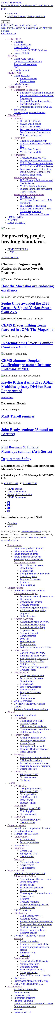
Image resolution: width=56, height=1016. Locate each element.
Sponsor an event (22, 1012)
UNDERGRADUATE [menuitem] (18, 87)
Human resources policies (32, 930)
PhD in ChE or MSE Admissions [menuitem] (36, 160)
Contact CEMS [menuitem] (21, 53)
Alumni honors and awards (33, 737)
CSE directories (27, 822)
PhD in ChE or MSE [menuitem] (30, 121)
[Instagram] (8, 511)
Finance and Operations (31, 887)
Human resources (28, 890)
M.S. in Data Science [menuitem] (30, 123)
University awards (29, 966)
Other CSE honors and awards (35, 975)
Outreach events (22, 995)
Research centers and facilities (34, 944)
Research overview (29, 941)
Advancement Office (30, 819)
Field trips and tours (23, 1000)
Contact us (25, 780)
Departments (26, 599)
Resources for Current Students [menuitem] (29, 194)
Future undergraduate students (28, 548)
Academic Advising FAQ (32, 624)
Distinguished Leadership (32, 746)
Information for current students (29, 590)
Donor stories (26, 800)
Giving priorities (28, 794)
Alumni (11, 712)
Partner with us (21, 836)
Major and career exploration (34, 667)
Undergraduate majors (31, 602)
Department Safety (16, 459)
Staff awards (20, 978)
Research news (21, 845)
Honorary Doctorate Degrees (34, 749)
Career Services (21, 650)
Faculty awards (21, 958)
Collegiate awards (28, 972)
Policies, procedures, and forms (35, 647)
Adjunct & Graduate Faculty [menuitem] (28, 61)
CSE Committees (22, 910)
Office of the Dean (29, 882)
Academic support (29, 633)
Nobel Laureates (28, 751)
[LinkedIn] (8, 505)
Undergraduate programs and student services (34, 906)
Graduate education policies (33, 927)
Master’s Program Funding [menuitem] (33, 186)
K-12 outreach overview (26, 989)
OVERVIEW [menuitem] (14, 39)
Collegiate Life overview (32, 675)
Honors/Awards (21, 734)
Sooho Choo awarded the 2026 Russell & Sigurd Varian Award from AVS (26, 307)
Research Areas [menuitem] (27, 81)
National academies (29, 964)
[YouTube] (8, 508)
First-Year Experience (30, 686)
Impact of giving (28, 802)
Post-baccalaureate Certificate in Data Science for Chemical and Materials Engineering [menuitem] (35, 132)
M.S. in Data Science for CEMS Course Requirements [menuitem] (36, 210)
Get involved (20, 718)
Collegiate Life (21, 672)
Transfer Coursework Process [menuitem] (34, 214)
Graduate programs (29, 604)
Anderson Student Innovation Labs (31, 709)
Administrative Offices (25, 876)
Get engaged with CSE (31, 720)
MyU (10, 526)
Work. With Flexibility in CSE (28, 983)
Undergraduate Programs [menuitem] (26, 89)
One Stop (12, 13)
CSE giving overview (30, 788)
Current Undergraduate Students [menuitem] (29, 112)
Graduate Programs (29, 901)
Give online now (28, 777)
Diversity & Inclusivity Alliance (29, 703)
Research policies (28, 932)
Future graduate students (26, 553)
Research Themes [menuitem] (28, 78)
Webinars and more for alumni (35, 757)
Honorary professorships (32, 969)
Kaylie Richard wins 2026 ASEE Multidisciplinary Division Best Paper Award (27, 386)
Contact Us (19, 817)
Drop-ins (24, 638)
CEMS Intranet (14, 488)
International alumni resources (34, 763)
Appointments (27, 630)
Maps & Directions (16, 491)
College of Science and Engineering (19, 25)
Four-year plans (27, 641)
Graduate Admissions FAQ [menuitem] (33, 157)
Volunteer (18, 1009)
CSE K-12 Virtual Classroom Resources (33, 1003)
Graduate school (28, 669)
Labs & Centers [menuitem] (21, 84)
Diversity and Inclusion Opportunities (31, 566)
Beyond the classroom (24, 562)
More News (7, 397)
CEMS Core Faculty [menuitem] (24, 58)
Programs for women (30, 579)
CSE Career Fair (28, 664)
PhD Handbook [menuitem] (27, 197)
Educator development (25, 1006)
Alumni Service (27, 743)
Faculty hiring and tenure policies (36, 921)
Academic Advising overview (34, 621)
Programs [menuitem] (18, 118)
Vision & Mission (10, 257)
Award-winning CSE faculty (34, 961)
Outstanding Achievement (32, 740)
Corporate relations (29, 862)
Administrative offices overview (35, 879)
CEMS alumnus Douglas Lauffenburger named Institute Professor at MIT (26, 364)
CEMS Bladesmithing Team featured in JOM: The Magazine (27, 327)
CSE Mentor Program (30, 732)
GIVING (11, 252)
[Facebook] (8, 502)
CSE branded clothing (31, 760)
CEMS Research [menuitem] (22, 75)
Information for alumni (25, 715)
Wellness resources (23, 701)
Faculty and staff (15, 870)
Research (24, 582)
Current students (15, 587)
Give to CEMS (8, 33)
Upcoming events (28, 723)
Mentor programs (28, 576)
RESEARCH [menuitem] (14, 72)
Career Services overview (32, 652)
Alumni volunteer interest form (35, 729)
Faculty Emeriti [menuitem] (21, 70)
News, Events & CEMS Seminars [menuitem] (30, 50)
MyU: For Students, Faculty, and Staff (26, 16)
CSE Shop (25, 955)
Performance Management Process (31, 981)
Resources (19, 754)
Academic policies (29, 918)
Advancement (27, 865)
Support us (19, 848)
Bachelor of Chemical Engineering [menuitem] (37, 92)
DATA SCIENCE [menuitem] (16, 222)
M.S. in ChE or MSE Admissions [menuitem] (36, 166)
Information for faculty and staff (29, 873)
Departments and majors (25, 593)
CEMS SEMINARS (17, 249)
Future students (14, 545)
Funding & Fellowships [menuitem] (25, 177)
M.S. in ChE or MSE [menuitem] (30, 126)
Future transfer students (25, 551)
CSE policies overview (31, 915)
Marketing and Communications (35, 893)
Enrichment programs (24, 998)
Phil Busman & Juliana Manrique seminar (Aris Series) (26, 449)
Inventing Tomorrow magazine (35, 766)
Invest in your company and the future (32, 828)
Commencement (28, 635)
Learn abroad (26, 570)
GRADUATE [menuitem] (14, 115)
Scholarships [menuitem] (20, 109)
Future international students (27, 556)
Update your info (28, 768)
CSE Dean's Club (28, 797)
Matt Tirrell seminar (18, 416)
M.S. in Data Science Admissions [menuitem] (36, 163)
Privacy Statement (29, 537)
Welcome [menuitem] (18, 41)
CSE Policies (20, 913)
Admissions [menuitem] (19, 155)
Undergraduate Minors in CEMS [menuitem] (36, 106)
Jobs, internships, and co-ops (34, 658)
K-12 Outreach (14, 986)
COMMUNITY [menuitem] (15, 217)
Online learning (27, 616)
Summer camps (21, 992)
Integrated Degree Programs (33, 607)
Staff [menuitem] (16, 67)
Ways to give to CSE (30, 808)
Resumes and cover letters (32, 655)
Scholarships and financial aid (28, 559)
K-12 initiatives (27, 839)
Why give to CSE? (29, 774)
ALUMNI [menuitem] (12, 220)
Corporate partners (16, 825)
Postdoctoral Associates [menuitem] (25, 64)
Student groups (27, 585)
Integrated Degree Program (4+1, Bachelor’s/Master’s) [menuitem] (36, 102)
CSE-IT (17, 706)
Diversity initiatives (29, 842)
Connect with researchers (26, 833)
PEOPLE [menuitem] (12, 56)
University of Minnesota (31, 531)
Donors (11, 783)
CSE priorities (27, 856)
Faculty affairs (27, 884)
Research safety (27, 952)
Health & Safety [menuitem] (22, 47)
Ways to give (20, 805)
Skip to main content (11, 2)
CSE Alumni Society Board (33, 726)
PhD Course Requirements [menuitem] (33, 205)
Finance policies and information (36, 924)
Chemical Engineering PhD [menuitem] (33, 140)
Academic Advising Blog (32, 627)
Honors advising (28, 644)
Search (5, 22)
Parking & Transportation (19, 494)
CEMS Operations (16, 497)
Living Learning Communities (35, 573)
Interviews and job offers (32, 661)
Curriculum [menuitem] (19, 138)
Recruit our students (23, 831)
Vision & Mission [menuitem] (22, 44)
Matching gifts (27, 811)
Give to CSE (20, 771)
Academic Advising (23, 619)
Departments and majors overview (37, 596)
